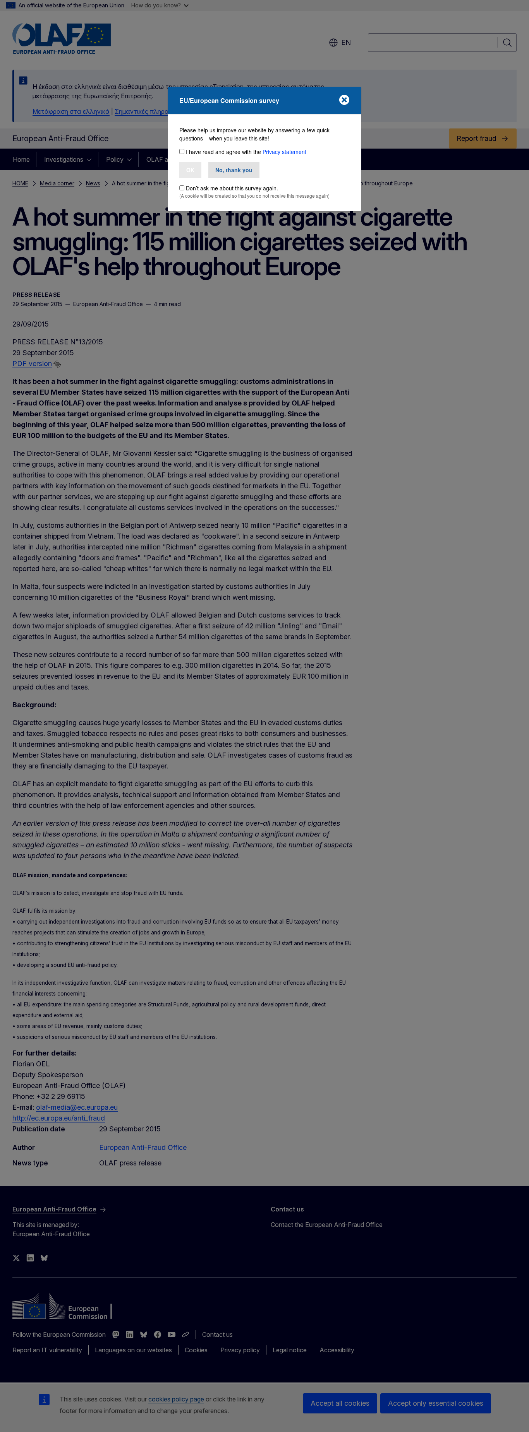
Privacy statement (284, 152)
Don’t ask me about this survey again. (232, 188)
